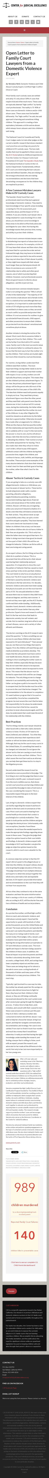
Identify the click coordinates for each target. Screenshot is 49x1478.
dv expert (16, 1165)
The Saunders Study (31, 161)
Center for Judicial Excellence (25, 8)
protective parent (12, 1168)
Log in (24, 1472)
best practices (24, 1161)
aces (17, 1161)
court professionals (24, 1163)
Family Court (29, 1165)
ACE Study (13, 155)
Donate (11, 1291)
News (17, 1159)
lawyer (37, 1165)
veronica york (25, 1168)
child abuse (34, 1161)
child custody (11, 1163)
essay (22, 1165)
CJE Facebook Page (9, 1388)
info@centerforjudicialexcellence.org (16, 1377)
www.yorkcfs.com (13, 1143)
